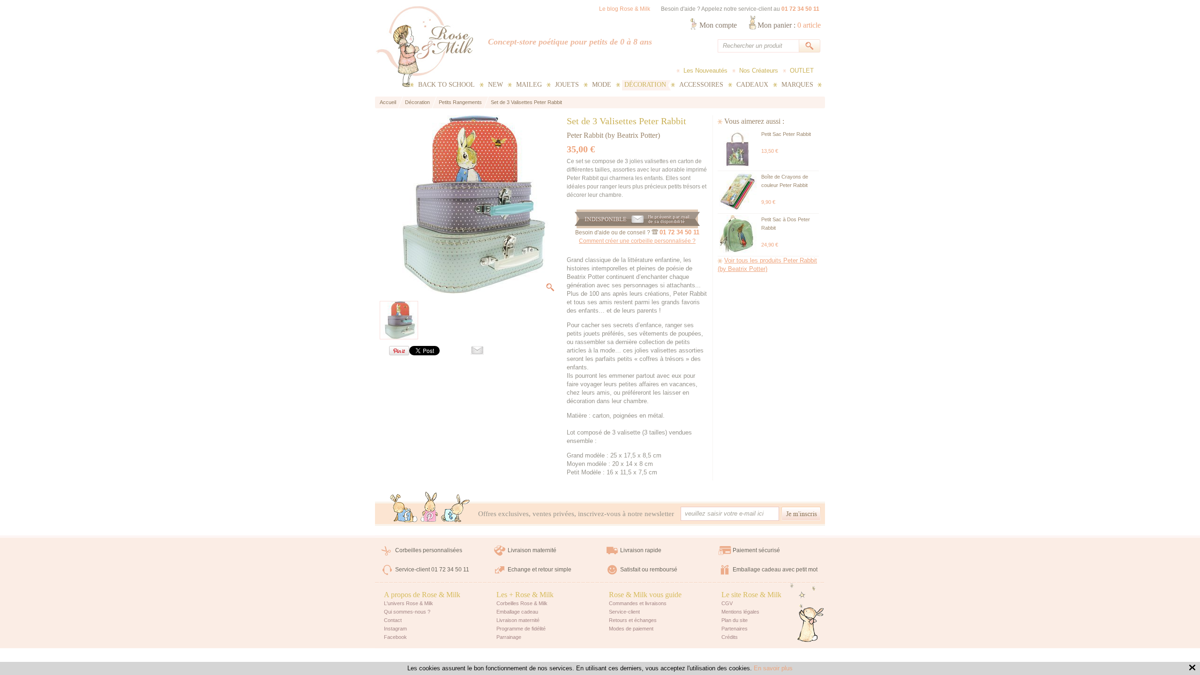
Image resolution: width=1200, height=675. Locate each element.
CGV (727, 603)
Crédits (729, 637)
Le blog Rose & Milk (624, 9)
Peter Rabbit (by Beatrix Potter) (613, 135)
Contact (393, 620)
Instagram (395, 628)
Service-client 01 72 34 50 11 (432, 569)
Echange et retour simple (539, 569)
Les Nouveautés (705, 70)
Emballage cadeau (517, 612)
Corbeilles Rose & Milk (522, 603)
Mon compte (718, 25)
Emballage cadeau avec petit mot (775, 569)
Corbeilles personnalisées (428, 550)
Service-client (624, 612)
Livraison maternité (532, 550)
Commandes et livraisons (638, 603)
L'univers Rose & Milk (408, 603)
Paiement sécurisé (756, 550)
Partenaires (734, 628)
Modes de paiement (631, 628)
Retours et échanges (633, 620)
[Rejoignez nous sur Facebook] (404, 509)
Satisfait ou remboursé (648, 569)
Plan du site (734, 620)
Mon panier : (789, 25)
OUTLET (802, 70)
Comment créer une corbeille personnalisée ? (637, 241)
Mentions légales (740, 612)
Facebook (395, 637)
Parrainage (508, 637)
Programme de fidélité (521, 628)
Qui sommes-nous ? (407, 612)
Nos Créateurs (758, 70)
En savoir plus (773, 668)
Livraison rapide (640, 550)
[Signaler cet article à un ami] (472, 352)
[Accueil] (424, 46)
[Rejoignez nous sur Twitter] (455, 509)
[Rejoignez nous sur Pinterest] (429, 507)
